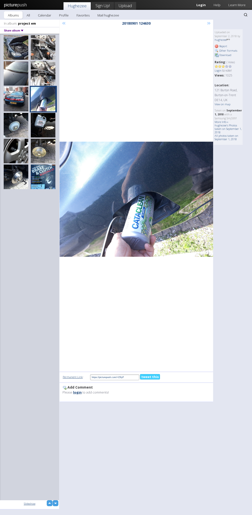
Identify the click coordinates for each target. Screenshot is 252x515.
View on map (222, 104)
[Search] (246, 15)
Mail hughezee (108, 15)
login (77, 392)
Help (217, 5)
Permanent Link (73, 377)
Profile (64, 15)
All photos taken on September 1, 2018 (226, 137)
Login (218, 70)
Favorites (83, 15)
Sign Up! (102, 5)
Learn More (237, 5)
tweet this (150, 377)
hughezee (220, 40)
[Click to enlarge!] (136, 199)
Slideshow (29, 503)
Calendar (44, 15)
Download (225, 55)
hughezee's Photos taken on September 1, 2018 (228, 128)
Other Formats (228, 50)
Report (223, 46)
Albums (13, 15)
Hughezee (77, 6)
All (28, 15)
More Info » (221, 122)
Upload (125, 5)
